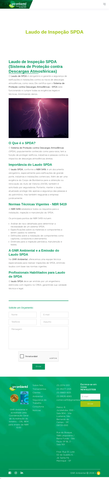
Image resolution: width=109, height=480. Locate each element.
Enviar (38, 366)
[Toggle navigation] (104, 4)
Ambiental (38, 396)
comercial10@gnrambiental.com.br (73, 400)
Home (33, 37)
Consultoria (38, 407)
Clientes (36, 393)
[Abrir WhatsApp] (102, 473)
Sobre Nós (38, 385)
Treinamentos (39, 389)
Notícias (37, 410)
